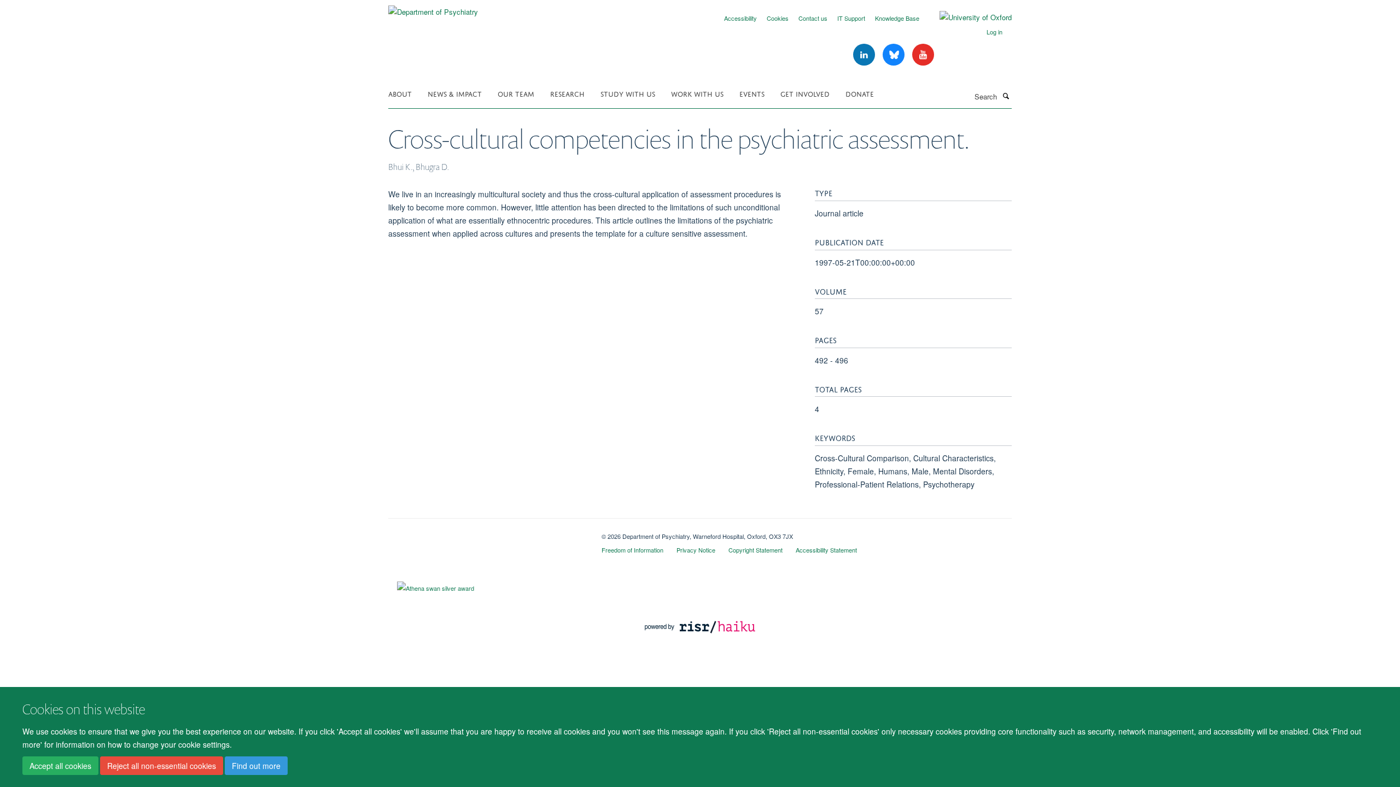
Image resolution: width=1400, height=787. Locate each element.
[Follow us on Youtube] (923, 55)
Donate (859, 93)
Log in (994, 31)
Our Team (516, 93)
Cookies (778, 18)
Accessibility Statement (826, 549)
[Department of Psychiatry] (433, 8)
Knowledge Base (897, 18)
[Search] (1006, 96)
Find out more (256, 765)
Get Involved (805, 93)
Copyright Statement (755, 549)
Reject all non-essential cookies (161, 765)
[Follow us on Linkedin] (865, 55)
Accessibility (740, 18)
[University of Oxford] (967, 17)
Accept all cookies (60, 765)
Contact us (812, 18)
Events (752, 93)
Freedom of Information (632, 549)
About (400, 93)
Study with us (627, 93)
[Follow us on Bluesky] (895, 55)
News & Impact (455, 93)
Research (567, 93)
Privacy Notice (695, 549)
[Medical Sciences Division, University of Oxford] (486, 532)
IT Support (851, 18)
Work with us (697, 93)
